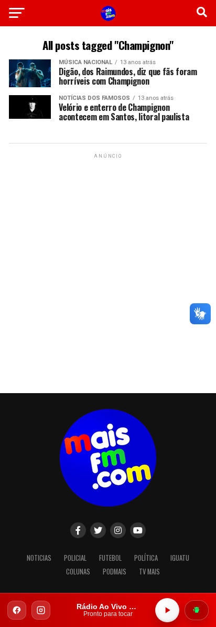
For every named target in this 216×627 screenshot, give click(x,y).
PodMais (114, 572)
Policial (75, 558)
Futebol (110, 558)
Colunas (78, 572)
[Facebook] (16, 610)
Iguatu (179, 558)
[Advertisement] (108, 269)
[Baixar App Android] (197, 610)
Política (146, 558)
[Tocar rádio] (167, 610)
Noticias (39, 558)
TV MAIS (149, 572)
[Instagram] (40, 610)
